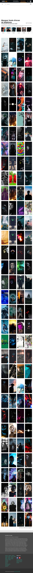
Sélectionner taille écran (19, 560)
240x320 (9, 556)
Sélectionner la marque (19, 559)
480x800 (15, 556)
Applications (6, 566)
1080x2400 (9, 555)
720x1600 (12, 556)
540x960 (12, 558)
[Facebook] (17, 558)
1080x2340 (13, 555)
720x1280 (6, 556)
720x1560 (9, 557)
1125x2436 (9, 558)
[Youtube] (20, 558)
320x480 (6, 557)
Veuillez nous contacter (19, 561)
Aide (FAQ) (17, 562)
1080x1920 (6, 555)
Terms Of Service (16, 571)
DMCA (19, 571)
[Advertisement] (16, 12)
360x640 (6, 558)
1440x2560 (12, 557)
